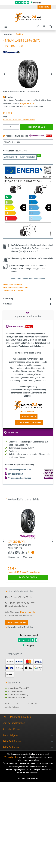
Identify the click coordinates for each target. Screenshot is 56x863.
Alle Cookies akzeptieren (29, 422)
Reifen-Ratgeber (11, 735)
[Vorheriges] (5, 74)
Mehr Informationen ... (28, 411)
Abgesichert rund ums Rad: (17, 136)
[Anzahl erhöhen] (16, 127)
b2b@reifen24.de (27, 103)
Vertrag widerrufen (16, 622)
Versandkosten (11, 757)
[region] (28, 73)
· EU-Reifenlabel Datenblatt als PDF (15, 288)
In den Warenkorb (36, 127)
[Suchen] (38, 26)
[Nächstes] (51, 74)
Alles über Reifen (11, 729)
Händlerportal (44, 7)
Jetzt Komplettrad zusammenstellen (19, 157)
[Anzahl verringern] (5, 127)
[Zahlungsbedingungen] (24, 668)
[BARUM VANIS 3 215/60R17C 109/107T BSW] (28, 73)
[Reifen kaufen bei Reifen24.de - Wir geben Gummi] (28, 17)
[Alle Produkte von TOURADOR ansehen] (28, 536)
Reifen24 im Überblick (14, 723)
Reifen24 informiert (12, 741)
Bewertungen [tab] (7, 304)
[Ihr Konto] (44, 26)
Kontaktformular (27, 612)
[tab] (27, 299)
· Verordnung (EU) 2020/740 (13, 290)
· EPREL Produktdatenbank (12, 285)
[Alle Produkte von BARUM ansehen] (12, 52)
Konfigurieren (29, 416)
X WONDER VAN (17, 541)
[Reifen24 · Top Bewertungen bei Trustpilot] (28, 2)
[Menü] (6, 26)
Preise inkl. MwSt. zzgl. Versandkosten (19, 119)
